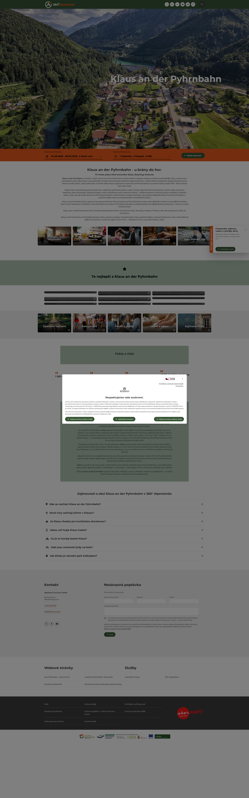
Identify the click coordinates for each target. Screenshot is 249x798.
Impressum (179, 386)
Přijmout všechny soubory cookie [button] (170, 419)
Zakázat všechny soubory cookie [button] (81, 419)
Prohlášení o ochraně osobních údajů (171, 384)
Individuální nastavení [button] (125, 419)
